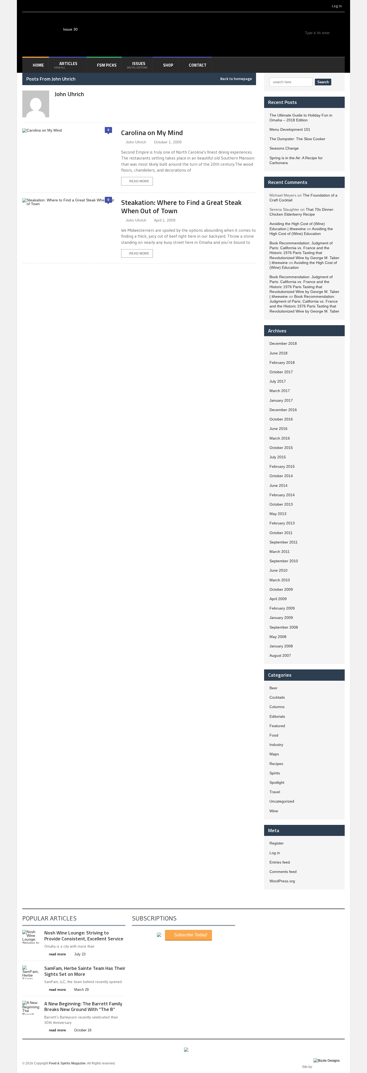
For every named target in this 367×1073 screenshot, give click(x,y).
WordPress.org (282, 881)
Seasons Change (284, 148)
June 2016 (278, 428)
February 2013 (282, 523)
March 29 (81, 989)
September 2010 (283, 561)
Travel (274, 792)
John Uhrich (136, 142)
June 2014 (278, 485)
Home (38, 65)
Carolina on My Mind (152, 132)
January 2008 (281, 646)
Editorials (277, 716)
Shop (168, 65)
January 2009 (281, 617)
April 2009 (278, 599)
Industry (276, 744)
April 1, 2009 (164, 220)
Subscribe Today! (190, 935)
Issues (137, 65)
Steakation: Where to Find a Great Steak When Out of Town (181, 206)
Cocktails (277, 697)
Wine (273, 811)
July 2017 (277, 381)
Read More (139, 181)
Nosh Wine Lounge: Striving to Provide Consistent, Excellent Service (83, 935)
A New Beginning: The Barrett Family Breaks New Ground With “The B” (83, 1006)
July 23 (79, 954)
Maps (274, 754)
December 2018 (283, 343)
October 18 (82, 1030)
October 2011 (281, 533)
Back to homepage (236, 79)
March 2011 (279, 551)
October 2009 (281, 589)
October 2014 (281, 476)
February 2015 (282, 466)
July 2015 (277, 457)
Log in (274, 853)
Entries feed (279, 862)
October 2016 (281, 419)
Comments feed (283, 871)
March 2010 (279, 580)
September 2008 (283, 627)
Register (276, 843)
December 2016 (283, 410)
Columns (277, 707)
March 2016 (279, 438)
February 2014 (282, 495)
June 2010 (278, 570)
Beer (273, 688)
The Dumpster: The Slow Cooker (297, 139)
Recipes (276, 764)
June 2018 (278, 353)
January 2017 (281, 400)
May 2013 (277, 514)
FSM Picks (107, 65)
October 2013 (281, 504)
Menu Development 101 (289, 129)
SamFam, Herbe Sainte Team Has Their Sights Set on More (84, 971)
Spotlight (276, 782)
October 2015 (281, 447)
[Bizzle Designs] (329, 1067)
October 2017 (281, 372)
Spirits (274, 773)
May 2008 (277, 637)
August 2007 (280, 655)
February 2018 (282, 362)
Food (273, 735)
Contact (198, 65)
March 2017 (279, 391)
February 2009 (282, 608)
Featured (277, 726)
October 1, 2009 (168, 142)
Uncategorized (281, 801)
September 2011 (283, 542)
